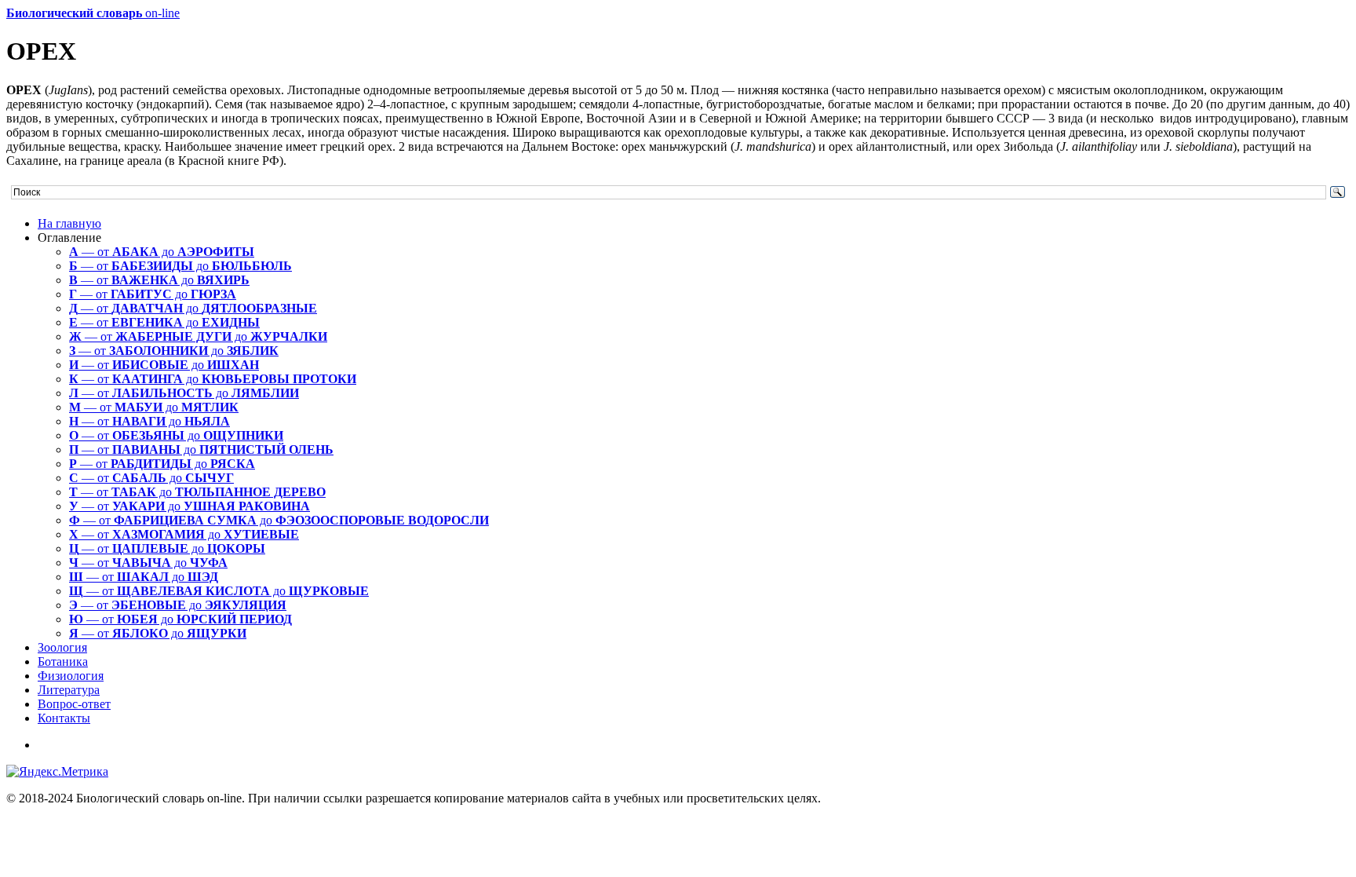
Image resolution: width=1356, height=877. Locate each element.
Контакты (64, 718)
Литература (69, 689)
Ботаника (63, 661)
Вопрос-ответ (74, 704)
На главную (69, 223)
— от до (161, 251)
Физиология (71, 675)
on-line (93, 13)
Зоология (62, 647)
